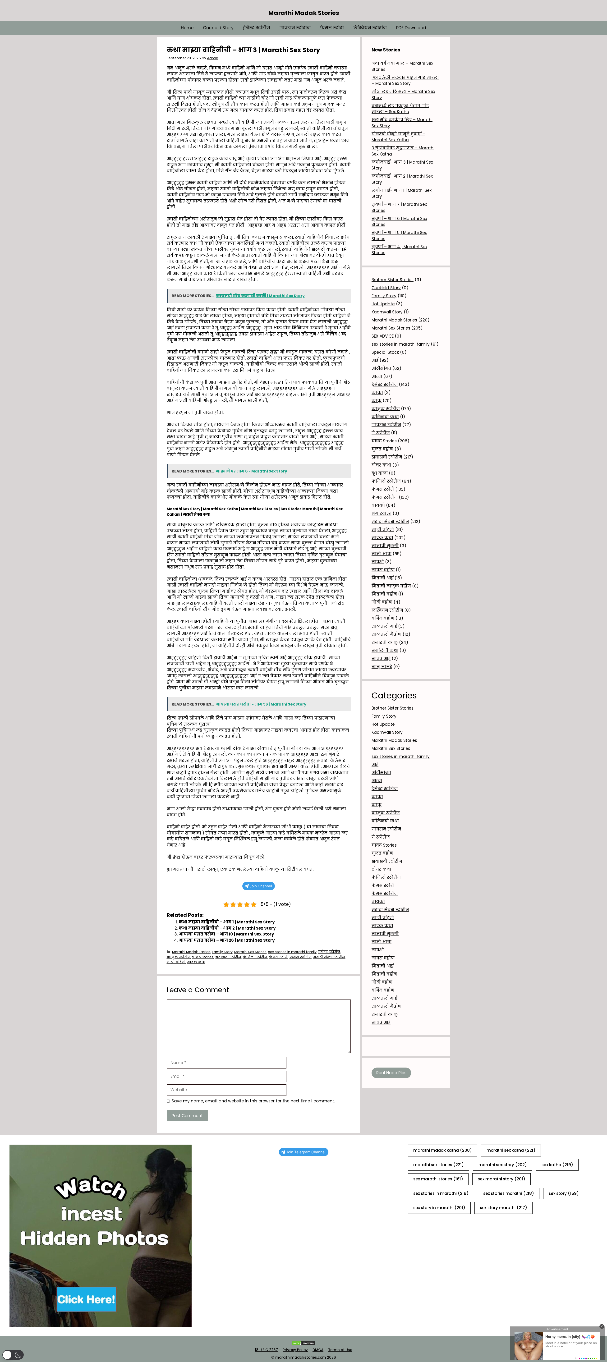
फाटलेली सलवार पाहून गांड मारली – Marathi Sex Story (405, 81)
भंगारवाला (381, 513)
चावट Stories (202, 957)
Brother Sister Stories (393, 280)
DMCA (318, 1349)
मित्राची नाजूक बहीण (391, 586)
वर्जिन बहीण (383, 618)
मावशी (378, 562)
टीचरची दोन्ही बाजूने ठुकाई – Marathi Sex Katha (398, 137)
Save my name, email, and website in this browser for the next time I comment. (253, 1101)
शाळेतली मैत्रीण (386, 634)
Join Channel (261, 886)
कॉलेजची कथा (385, 417)
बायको (378, 505)
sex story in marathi (439, 1208)
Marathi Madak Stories (303, 13)
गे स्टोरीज (381, 433)
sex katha (557, 1165)
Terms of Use (340, 1349)
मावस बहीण (383, 570)
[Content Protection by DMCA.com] (303, 1344)
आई (375, 360)
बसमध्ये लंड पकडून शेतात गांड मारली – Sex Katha (400, 109)
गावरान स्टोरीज (295, 28)
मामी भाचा (381, 554)
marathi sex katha (511, 1150)
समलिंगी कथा (385, 650)
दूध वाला (380, 473)
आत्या (377, 376)
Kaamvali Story (387, 312)
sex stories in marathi (441, 1193)
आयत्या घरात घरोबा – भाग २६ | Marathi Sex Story (227, 940)
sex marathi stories (438, 1179)
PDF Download (411, 28)
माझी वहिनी (176, 962)
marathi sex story (502, 1165)
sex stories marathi (508, 1193)
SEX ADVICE (383, 336)
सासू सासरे (382, 667)
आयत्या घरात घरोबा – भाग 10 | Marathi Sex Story (226, 934)
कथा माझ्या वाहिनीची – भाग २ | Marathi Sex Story (227, 928)
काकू (377, 401)
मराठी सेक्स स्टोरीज (329, 957)
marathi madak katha (442, 1150)
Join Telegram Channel (306, 1152)
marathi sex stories (438, 1165)
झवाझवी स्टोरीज (228, 957)
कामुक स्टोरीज (178, 957)
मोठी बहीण (382, 602)
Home (187, 28)
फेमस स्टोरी (332, 28)
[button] (13, 1355)
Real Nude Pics (391, 1073)
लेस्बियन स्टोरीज (370, 28)
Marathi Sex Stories (250, 951)
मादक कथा (196, 962)
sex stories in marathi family (292, 951)
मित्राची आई (382, 578)
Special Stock (385, 352)
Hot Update (383, 304)
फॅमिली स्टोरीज (255, 957)
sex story (564, 1193)
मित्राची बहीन (384, 594)
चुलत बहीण (382, 449)
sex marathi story (501, 1179)
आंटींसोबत (381, 368)
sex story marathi (503, 1208)
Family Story (222, 951)
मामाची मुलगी (385, 546)
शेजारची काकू (385, 642)
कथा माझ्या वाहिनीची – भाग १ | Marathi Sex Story (227, 922)
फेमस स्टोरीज (301, 957)
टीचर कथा (381, 465)
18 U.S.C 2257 (266, 1349)
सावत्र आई (381, 658)
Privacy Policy (295, 1349)
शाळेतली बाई (384, 626)
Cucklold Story (218, 28)
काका (377, 392)
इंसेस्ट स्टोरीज (256, 28)
